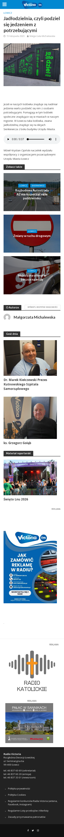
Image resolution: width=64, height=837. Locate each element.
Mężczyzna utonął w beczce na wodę (32, 277)
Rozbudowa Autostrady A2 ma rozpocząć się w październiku (32, 194)
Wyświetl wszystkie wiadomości (43, 307)
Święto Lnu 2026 (16, 499)
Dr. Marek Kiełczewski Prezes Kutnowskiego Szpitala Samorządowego (25, 384)
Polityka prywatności (19, 788)
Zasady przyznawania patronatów (26, 816)
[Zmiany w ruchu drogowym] (32, 233)
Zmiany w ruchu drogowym (32, 236)
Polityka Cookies (17, 794)
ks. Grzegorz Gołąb (17, 443)
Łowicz (8, 12)
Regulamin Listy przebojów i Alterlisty (28, 810)
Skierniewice (38, 185)
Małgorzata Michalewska (42, 36)
